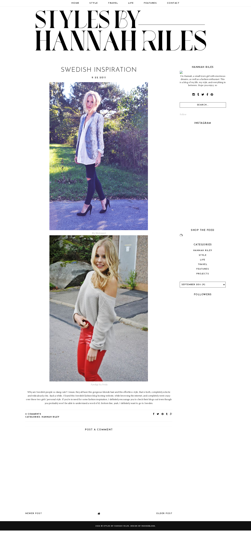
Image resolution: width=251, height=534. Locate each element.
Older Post (164, 514)
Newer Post (33, 514)
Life (131, 3)
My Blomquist (99, 233)
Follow (183, 114)
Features (150, 3)
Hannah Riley (50, 417)
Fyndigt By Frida (99, 384)
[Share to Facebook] (154, 414)
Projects (202, 274)
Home (75, 3)
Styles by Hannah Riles (116, 526)
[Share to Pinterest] (163, 414)
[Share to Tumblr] (167, 414)
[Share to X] (158, 414)
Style (93, 3)
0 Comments (33, 414)
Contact (173, 3)
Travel (113, 3)
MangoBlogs (148, 526)
